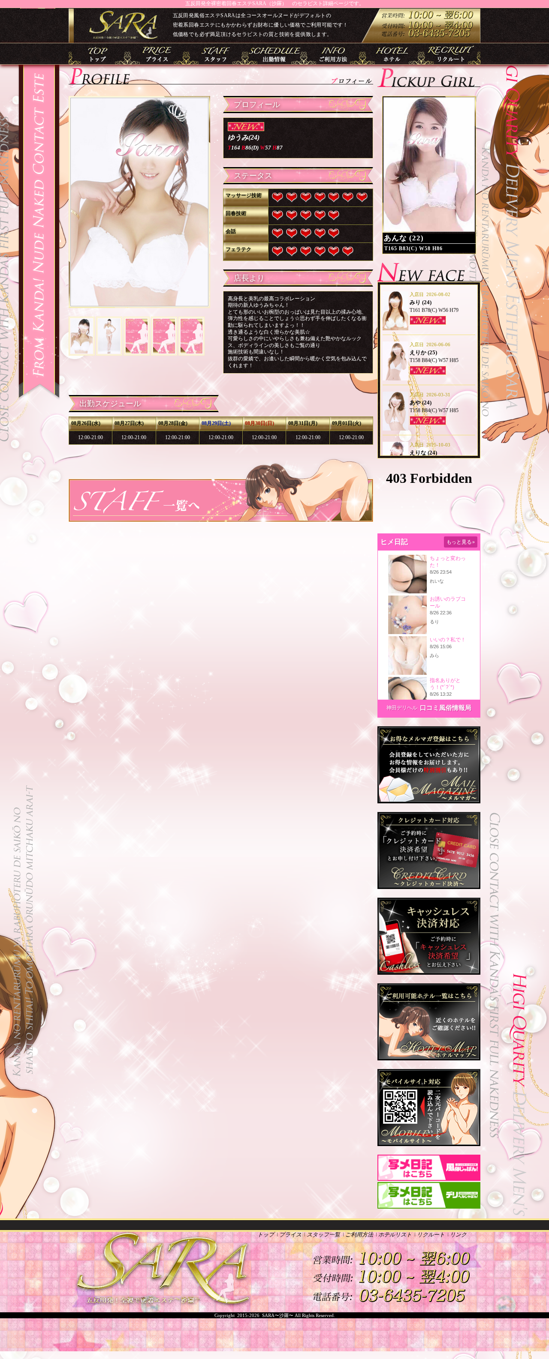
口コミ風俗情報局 (445, 707)
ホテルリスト (392, 54)
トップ (98, 54)
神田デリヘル (401, 708)
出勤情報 (274, 54)
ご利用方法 (333, 54)
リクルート (451, 54)
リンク (458, 1234)
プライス (156, 54)
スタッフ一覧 (215, 54)
